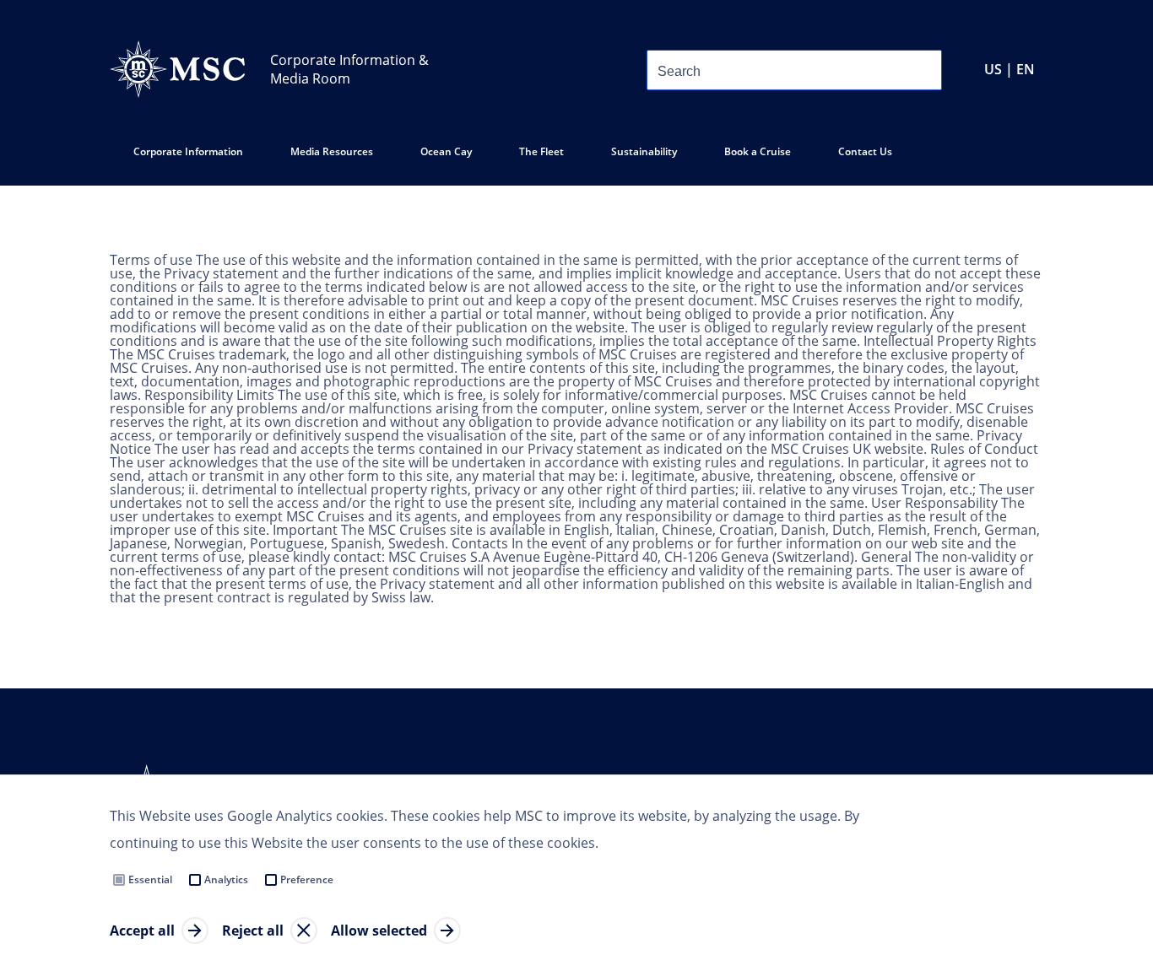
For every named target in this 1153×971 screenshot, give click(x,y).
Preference (306, 879)
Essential (150, 879)
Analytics (226, 879)
